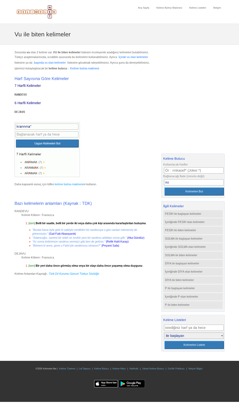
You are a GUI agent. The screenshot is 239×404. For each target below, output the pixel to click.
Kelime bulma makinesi (84, 68)
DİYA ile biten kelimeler (179, 280)
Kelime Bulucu (101, 368)
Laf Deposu (84, 368)
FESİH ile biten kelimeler (180, 230)
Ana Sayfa (143, 7)
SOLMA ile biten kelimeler (181, 255)
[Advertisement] (193, 100)
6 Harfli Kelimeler (28, 103)
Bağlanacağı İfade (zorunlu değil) (183, 176)
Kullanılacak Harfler (175, 164)
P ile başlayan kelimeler (180, 288)
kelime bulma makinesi (69, 184)
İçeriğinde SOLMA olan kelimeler (185, 246)
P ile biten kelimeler (177, 304)
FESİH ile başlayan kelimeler (183, 213)
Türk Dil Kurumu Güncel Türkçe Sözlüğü (74, 273)
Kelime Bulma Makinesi (169, 7)
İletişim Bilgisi (195, 368)
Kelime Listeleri (197, 7)
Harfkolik (133, 368)
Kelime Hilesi (119, 368)
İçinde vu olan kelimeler (133, 57)
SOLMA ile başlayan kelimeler (183, 238)
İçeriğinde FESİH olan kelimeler (185, 222)
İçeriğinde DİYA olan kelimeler (183, 271)
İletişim (217, 7)
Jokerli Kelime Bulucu (153, 368)
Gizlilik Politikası (176, 368)
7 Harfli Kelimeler (28, 86)
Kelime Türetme (67, 368)
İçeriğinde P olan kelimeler (181, 296)
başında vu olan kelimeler (50, 62)
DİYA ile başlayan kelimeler (182, 263)
